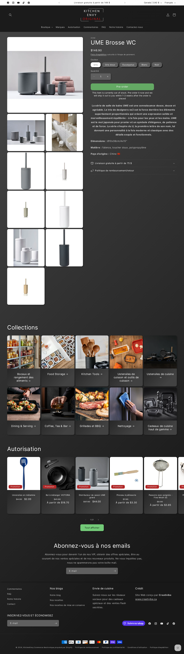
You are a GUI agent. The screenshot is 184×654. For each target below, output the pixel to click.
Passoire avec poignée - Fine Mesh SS (160, 496)
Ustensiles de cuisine (160, 374)
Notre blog (55, 595)
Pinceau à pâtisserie (126, 495)
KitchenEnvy (28, 647)
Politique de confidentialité (113, 647)
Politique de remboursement (87, 647)
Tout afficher (92, 527)
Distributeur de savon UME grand (92, 496)
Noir (157, 64)
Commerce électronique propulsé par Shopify (53, 647)
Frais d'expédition (99, 54)
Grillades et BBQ (90, 426)
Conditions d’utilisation (137, 647)
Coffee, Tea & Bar (56, 426)
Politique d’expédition (159, 647)
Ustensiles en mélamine (23, 495)
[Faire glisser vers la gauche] (86, 520)
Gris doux (110, 64)
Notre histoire (14, 599)
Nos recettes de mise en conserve (67, 605)
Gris (96, 64)
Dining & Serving (22, 426)
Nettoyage (124, 426)
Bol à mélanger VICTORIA (58, 495)
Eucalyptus (128, 64)
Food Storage (56, 374)
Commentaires (14, 589)
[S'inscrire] (115, 571)
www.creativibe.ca (146, 599)
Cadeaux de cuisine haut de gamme (160, 428)
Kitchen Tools (90, 374)
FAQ (9, 594)
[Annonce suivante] (125, 2)
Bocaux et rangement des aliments (23, 377)
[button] (10, 15)
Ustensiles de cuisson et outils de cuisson (126, 377)
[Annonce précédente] (59, 2)
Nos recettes (56, 600)
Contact (11, 604)
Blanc (144, 64)
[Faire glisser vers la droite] (98, 520)
